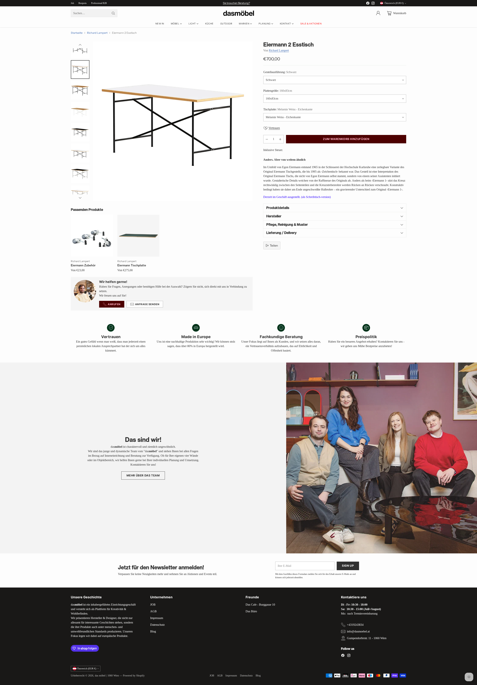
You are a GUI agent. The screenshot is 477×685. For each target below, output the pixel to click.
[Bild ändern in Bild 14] (80, 153)
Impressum (156, 618)
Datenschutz (157, 624)
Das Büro (251, 611)
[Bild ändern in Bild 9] (80, 48)
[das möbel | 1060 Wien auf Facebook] (368, 3)
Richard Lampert (97, 32)
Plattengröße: (277, 90)
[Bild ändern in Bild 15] (80, 174)
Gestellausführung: (279, 72)
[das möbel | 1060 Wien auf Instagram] (373, 3)
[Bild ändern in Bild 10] (80, 69)
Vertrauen (274, 128)
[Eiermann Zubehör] (92, 236)
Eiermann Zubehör (83, 265)
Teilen (274, 245)
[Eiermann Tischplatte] (138, 236)
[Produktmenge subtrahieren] (266, 139)
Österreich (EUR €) (394, 3)
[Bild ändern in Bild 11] (80, 90)
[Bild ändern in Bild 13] (80, 132)
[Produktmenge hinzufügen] (280, 139)
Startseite (77, 32)
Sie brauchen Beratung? (236, 2)
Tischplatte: (287, 109)
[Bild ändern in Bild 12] (80, 111)
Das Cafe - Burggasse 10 (260, 604)
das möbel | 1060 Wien (107, 675)
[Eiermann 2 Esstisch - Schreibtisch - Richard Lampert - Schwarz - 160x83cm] (173, 121)
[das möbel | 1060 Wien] (238, 13)
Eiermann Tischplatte (131, 265)
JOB (153, 604)
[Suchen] (113, 13)
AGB (153, 611)
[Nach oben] (80, 45)
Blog (153, 631)
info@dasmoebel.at (358, 631)
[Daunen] (80, 197)
